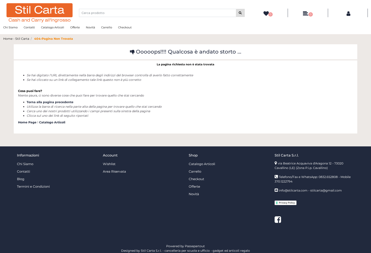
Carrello (106, 27)
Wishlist (109, 164)
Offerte (75, 27)
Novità (90, 27)
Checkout (125, 27)
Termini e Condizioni (33, 186)
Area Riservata (114, 171)
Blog (20, 179)
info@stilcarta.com (293, 190)
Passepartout (195, 246)
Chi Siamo (10, 27)
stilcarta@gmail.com (326, 190)
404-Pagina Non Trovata (53, 39)
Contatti (29, 27)
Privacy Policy (287, 202)
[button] (240, 13)
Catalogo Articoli (52, 27)
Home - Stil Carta (16, 39)
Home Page (27, 122)
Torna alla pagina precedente (50, 102)
